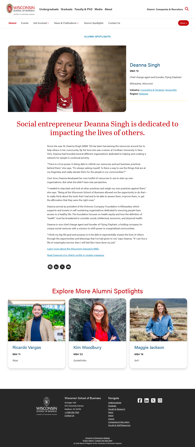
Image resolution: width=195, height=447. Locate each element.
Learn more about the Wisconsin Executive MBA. (73, 248)
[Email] (68, 267)
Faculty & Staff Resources (119, 425)
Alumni (151, 9)
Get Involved (40, 23)
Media (99, 9)
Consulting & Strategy (152, 90)
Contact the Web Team (103, 440)
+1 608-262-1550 (72, 412)
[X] (62, 267)
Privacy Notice (88, 440)
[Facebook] (50, 267)
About (108, 9)
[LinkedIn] (56, 267)
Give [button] (182, 23)
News (110, 412)
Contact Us (114, 23)
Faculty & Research (116, 409)
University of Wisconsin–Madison (97, 438)
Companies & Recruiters (169, 9)
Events (24, 23)
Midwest (143, 93)
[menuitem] (48, 9)
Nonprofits (171, 90)
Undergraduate (49, 9)
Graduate (67, 9)
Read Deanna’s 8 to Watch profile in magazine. (75, 255)
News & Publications (65, 23)
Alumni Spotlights (93, 23)
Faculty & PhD (83, 9)
